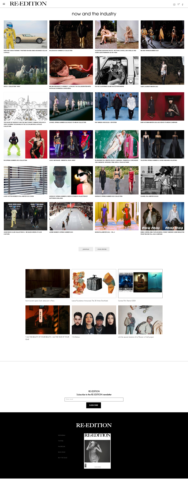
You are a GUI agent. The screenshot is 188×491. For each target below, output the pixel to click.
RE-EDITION (94, 391)
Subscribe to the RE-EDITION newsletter (94, 394)
